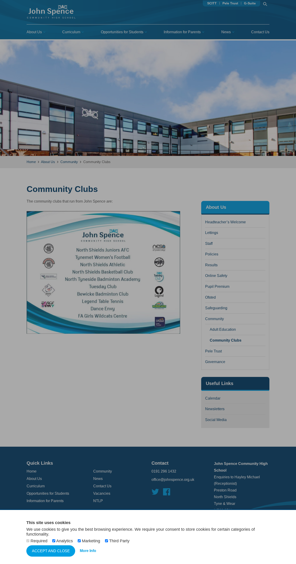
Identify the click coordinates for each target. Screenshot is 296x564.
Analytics (64, 541)
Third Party (119, 541)
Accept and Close (51, 551)
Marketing (91, 541)
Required (39, 541)
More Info (88, 551)
